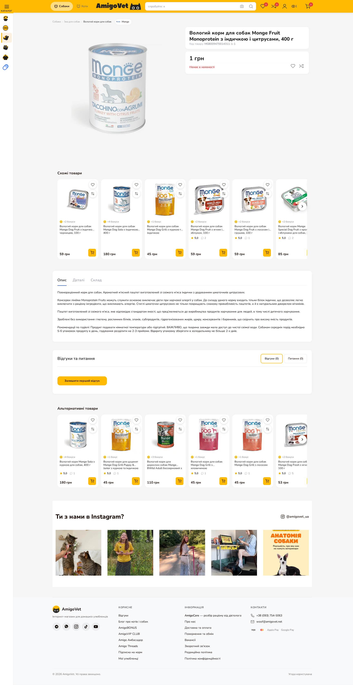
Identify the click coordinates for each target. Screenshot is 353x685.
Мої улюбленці (128, 659)
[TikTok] (86, 627)
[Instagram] (76, 627)
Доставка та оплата (198, 628)
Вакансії (190, 640)
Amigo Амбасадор (130, 640)
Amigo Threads (128, 646)
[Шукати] (251, 6)
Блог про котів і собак (133, 622)
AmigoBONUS (127, 628)
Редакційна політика (198, 652)
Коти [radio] (85, 6)
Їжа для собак (72, 21)
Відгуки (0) (272, 358)
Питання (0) (295, 358)
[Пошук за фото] (242, 6)
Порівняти (302, 66)
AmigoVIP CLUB (129, 634)
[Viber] (66, 627)
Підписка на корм (130, 652)
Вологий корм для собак (97, 21)
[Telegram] (57, 627)
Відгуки (123, 616)
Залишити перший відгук (82, 381)
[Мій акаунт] (284, 6)
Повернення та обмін (199, 634)
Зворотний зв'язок (197, 646)
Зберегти (293, 66)
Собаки (57, 21)
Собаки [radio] (64, 6)
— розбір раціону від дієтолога (213, 616)
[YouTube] (96, 627)
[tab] (62, 280)
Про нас (190, 622)
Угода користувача (300, 674)
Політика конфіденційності (202, 659)
